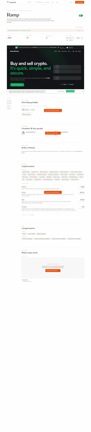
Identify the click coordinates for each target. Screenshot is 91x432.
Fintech (24, 233)
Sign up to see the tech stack (52, 110)
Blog (52, 2)
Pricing (47, 2)
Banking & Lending (41, 233)
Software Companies (27, 238)
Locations (9, 108)
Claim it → (80, 30)
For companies (39, 2)
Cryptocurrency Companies (74, 238)
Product (29, 2)
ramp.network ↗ (80, 27)
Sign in (72, 2)
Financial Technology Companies (42, 238)
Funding (8, 105)
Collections (9, 107)
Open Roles (9, 103)
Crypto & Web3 (31, 233)
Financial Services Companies (59, 238)
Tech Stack (9, 100)
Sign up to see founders (53, 133)
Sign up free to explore (53, 270)
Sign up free (80, 2)
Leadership (9, 101)
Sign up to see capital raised (53, 192)
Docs (57, 2)
